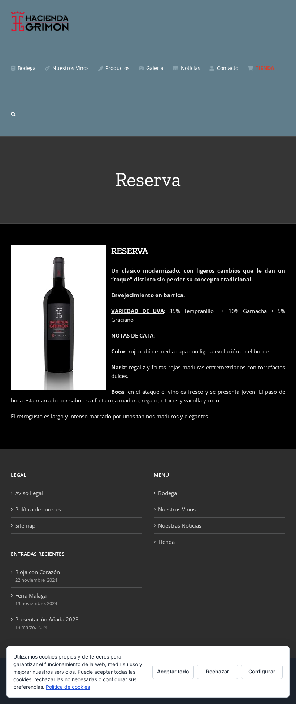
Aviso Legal (29, 493)
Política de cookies (38, 509)
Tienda (166, 541)
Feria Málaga (31, 595)
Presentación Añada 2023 (47, 619)
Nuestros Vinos (177, 509)
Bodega (167, 493)
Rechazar (217, 671)
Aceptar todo (173, 671)
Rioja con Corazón (37, 572)
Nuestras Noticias (179, 525)
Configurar (261, 671)
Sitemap (25, 525)
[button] (13, 113)
